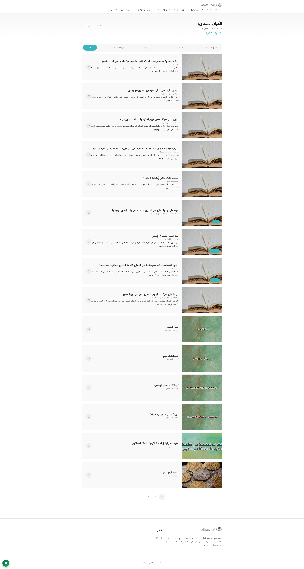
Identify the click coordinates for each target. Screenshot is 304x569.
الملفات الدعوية (214, 9)
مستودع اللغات (164, 9)
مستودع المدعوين (127, 9)
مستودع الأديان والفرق (145, 9)
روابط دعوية (180, 9)
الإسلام (218, 32)
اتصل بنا (111, 9)
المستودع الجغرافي (197, 9)
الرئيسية (99, 25)
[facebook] (161, 538)
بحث (90, 47)
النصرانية (210, 32)
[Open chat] (5, 563)
